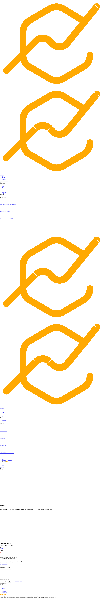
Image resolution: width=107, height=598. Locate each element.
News (2, 176)
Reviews (3, 464)
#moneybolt (5, 564)
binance (3, 412)
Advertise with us (4, 591)
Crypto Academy (4, 177)
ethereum (3, 186)
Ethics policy (3, 588)
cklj (2, 188)
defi (2, 415)
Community (3, 465)
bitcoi (2, 187)
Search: (9, 181)
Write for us (3, 590)
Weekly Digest (2, 467)
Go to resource (2, 548)
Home (1, 470)
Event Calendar (4, 179)
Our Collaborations (4, 592)
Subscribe (9, 582)
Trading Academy (4, 193)
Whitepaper (1, 549)
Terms (2, 587)
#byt (0, 564)
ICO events (6, 470)
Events (3, 470)
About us (3, 589)
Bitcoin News (3, 191)
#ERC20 (3, 564)
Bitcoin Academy (4, 192)
